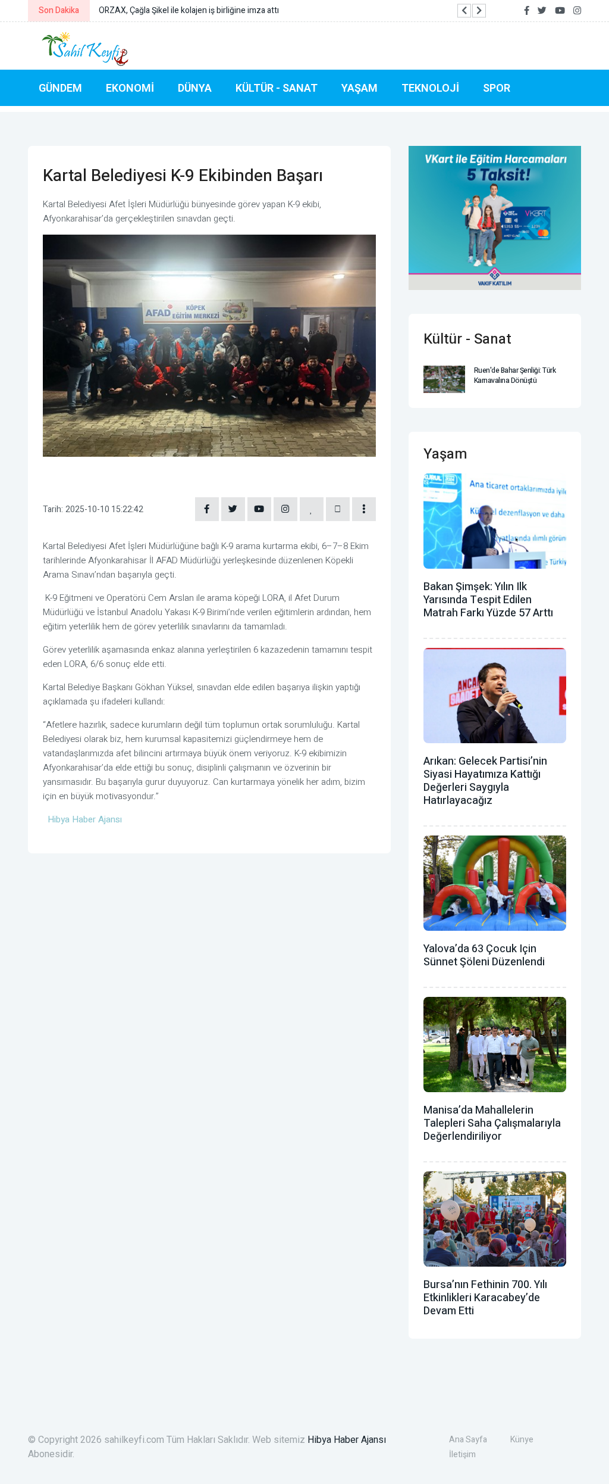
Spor (496, 88)
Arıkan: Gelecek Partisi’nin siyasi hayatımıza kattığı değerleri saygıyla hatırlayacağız (485, 781)
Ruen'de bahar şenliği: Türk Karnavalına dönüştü (515, 375)
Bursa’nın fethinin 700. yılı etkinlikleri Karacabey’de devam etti (485, 1298)
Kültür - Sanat (277, 88)
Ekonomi (130, 88)
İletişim (462, 1454)
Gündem (60, 88)
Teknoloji (430, 88)
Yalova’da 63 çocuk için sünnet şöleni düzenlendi (484, 955)
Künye (521, 1439)
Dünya (195, 88)
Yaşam (359, 88)
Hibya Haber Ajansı (346, 1440)
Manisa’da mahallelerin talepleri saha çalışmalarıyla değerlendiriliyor (492, 1123)
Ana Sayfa (468, 1439)
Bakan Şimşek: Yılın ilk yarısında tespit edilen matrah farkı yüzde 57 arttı (488, 600)
